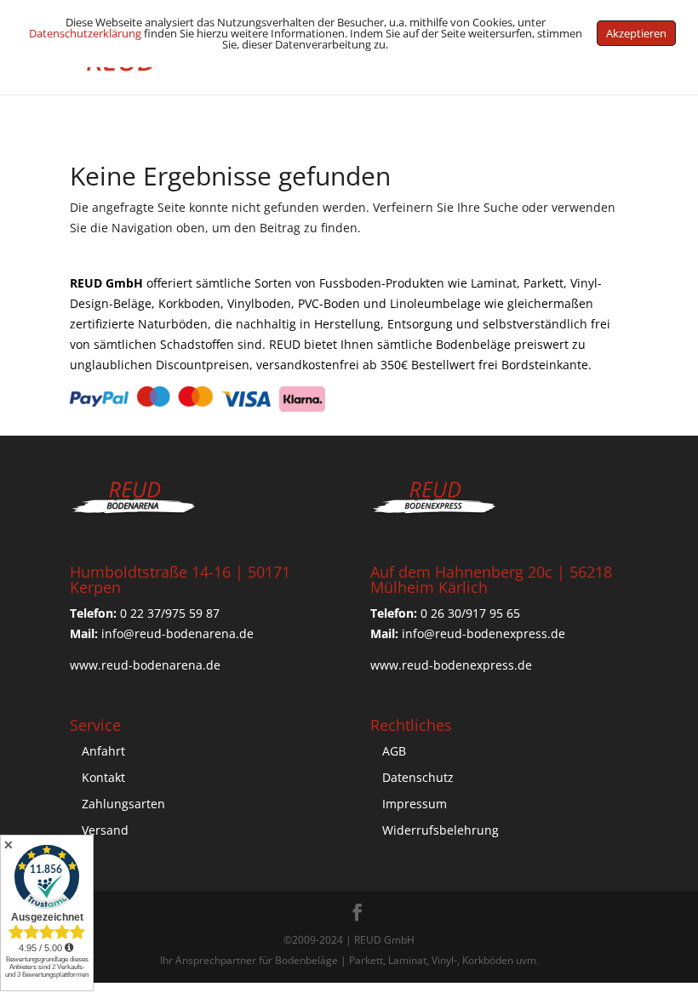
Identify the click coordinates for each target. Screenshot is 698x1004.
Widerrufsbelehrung (440, 830)
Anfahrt (103, 751)
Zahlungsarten (123, 804)
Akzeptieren (636, 33)
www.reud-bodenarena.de (145, 665)
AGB (394, 751)
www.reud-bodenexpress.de (451, 665)
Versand (105, 830)
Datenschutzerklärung (85, 33)
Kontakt (103, 777)
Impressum (414, 804)
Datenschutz (418, 777)
